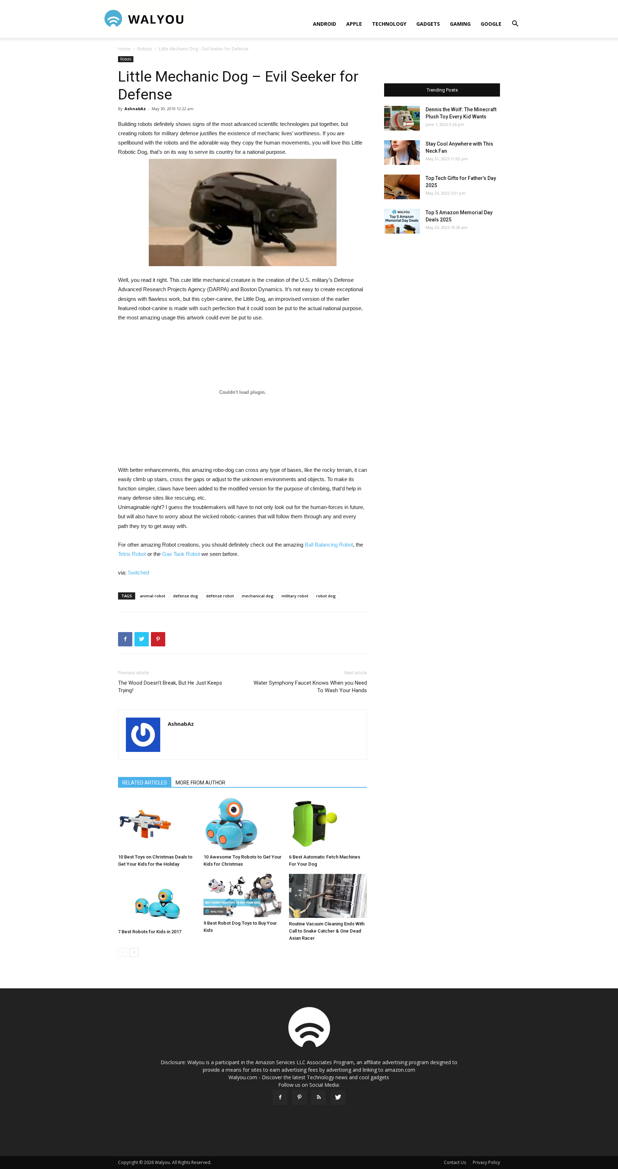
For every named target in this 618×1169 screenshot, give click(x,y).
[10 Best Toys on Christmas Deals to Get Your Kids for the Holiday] (157, 824)
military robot (294, 595)
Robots (144, 49)
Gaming (460, 23)
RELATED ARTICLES (144, 783)
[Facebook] (280, 1097)
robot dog (326, 595)
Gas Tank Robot (181, 554)
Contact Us (455, 1162)
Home (124, 49)
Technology (389, 23)
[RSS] (319, 1097)
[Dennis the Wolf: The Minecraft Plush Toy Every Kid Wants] (402, 118)
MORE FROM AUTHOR (200, 783)
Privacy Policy (486, 1162)
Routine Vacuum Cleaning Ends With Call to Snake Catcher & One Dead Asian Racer (326, 931)
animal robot (152, 595)
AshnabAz (135, 108)
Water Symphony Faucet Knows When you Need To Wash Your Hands (310, 687)
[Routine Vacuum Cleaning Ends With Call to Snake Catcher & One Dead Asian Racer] (328, 896)
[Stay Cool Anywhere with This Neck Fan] (402, 152)
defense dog (185, 595)
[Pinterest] (299, 1097)
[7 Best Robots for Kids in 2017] (157, 900)
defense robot (220, 595)
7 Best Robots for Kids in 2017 (149, 931)
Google (491, 23)
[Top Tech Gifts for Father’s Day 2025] (402, 187)
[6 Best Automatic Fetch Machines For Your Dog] (328, 824)
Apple (354, 23)
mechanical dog (258, 595)
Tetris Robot (132, 554)
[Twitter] (338, 1097)
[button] (515, 24)
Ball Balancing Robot (329, 545)
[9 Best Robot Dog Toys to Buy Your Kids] (242, 895)
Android (324, 23)
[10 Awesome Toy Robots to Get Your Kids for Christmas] (242, 824)
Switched (138, 572)
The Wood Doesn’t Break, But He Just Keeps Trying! (170, 687)
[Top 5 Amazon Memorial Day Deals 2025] (402, 221)
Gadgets (428, 23)
